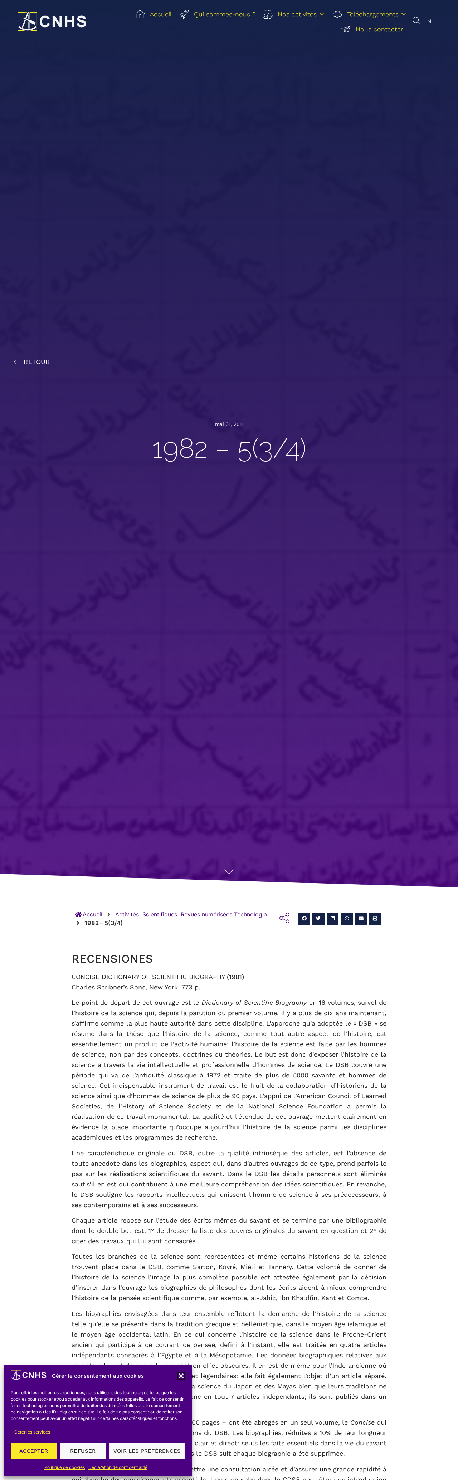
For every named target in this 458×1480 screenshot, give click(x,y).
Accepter (33, 1451)
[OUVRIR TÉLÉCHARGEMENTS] (403, 14)
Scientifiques (159, 914)
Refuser (83, 1451)
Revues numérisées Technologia (224, 914)
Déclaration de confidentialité (117, 1467)
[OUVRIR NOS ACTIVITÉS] (321, 14)
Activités (127, 914)
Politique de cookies (64, 1467)
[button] (181, 1376)
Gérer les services (32, 1432)
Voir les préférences (147, 1451)
